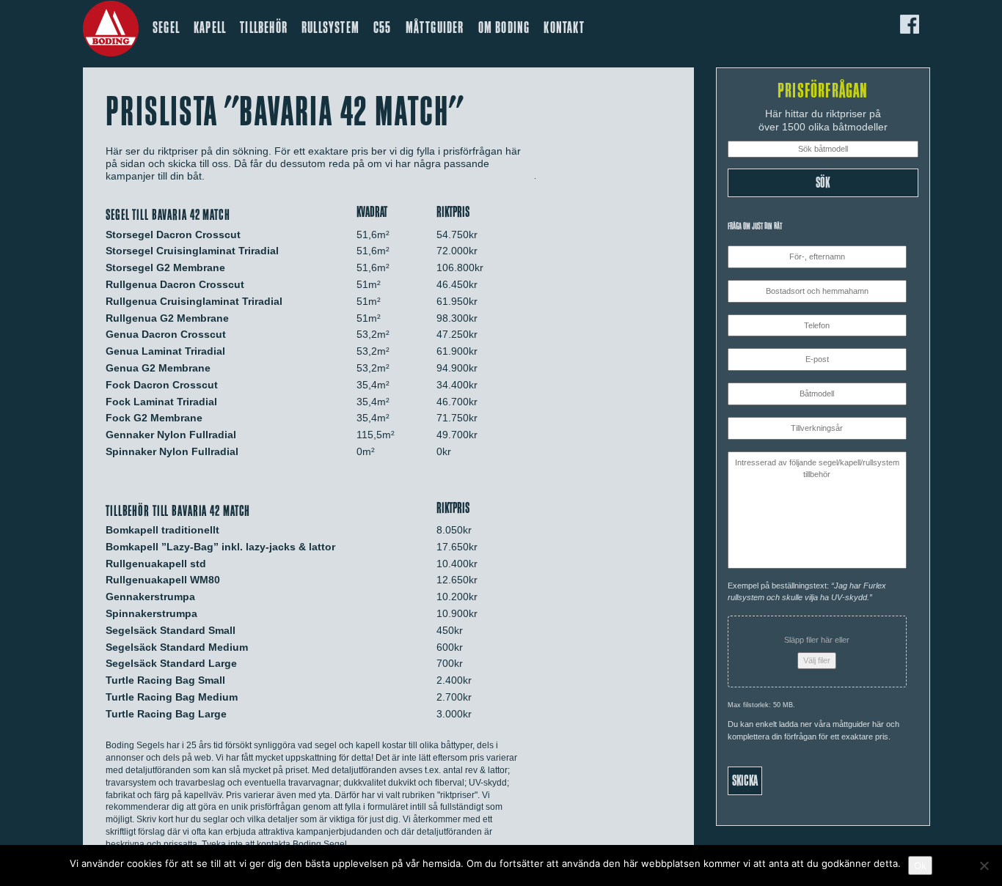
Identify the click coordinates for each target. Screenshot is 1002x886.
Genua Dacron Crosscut (166, 334)
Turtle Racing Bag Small (165, 680)
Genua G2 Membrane (158, 368)
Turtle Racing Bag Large (166, 714)
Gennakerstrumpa (150, 596)
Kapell (210, 28)
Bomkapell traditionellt (162, 530)
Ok (920, 865)
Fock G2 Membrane (154, 418)
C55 (382, 28)
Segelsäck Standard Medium (177, 647)
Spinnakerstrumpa (151, 613)
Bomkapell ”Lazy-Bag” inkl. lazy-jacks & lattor (220, 547)
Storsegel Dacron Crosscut (173, 234)
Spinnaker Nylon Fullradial (172, 451)
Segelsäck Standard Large (171, 663)
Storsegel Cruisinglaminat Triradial (192, 250)
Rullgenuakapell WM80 (163, 580)
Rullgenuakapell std (156, 563)
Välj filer (816, 660)
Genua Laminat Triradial (165, 351)
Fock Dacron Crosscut (162, 385)
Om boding (504, 28)
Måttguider (435, 28)
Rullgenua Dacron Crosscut (175, 284)
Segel (166, 28)
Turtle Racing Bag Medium (172, 697)
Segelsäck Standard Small (170, 630)
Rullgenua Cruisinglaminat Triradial (194, 301)
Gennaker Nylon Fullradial (171, 434)
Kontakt (564, 28)
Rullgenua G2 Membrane (167, 318)
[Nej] (983, 865)
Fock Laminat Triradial (161, 401)
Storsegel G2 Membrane (165, 267)
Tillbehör (264, 28)
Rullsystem (330, 28)
